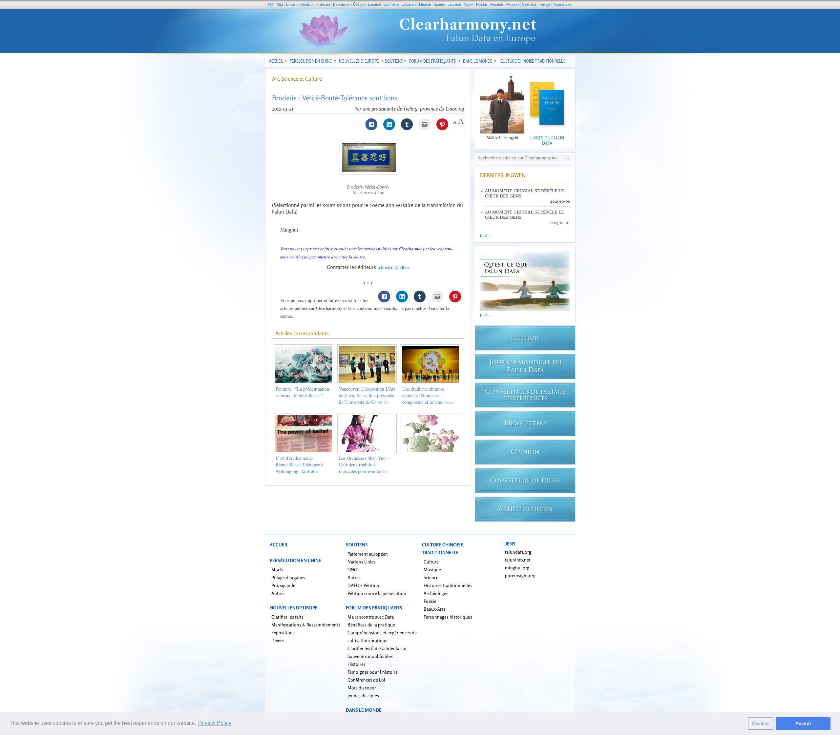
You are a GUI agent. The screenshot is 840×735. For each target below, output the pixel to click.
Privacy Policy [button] (214, 723)
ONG (352, 569)
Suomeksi (391, 4)
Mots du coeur (361, 687)
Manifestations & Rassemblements (305, 624)
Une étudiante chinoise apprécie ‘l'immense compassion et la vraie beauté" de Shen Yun (430, 399)
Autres (277, 593)
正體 (270, 5)
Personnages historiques (448, 617)
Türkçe (544, 4)
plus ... (486, 234)
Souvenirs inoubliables (370, 656)
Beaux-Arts (434, 609)
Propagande (283, 585)
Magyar (425, 4)
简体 (280, 5)
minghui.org (517, 567)
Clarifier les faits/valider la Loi (377, 648)
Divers (277, 640)
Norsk (468, 4)
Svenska (529, 4)
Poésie (430, 601)
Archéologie (436, 593)
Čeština (359, 4)
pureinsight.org (520, 575)
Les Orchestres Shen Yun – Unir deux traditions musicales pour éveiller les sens (364, 468)
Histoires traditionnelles (448, 585)
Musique (432, 569)
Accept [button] (803, 723)
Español (374, 4)
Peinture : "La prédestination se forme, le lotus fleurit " (302, 392)
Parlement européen (367, 554)
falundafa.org (518, 552)
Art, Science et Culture (297, 78)
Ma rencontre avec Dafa (370, 617)
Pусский (512, 4)
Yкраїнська (562, 4)
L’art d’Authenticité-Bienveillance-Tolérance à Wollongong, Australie (299, 464)
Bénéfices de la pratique (371, 624)
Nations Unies (361, 561)
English (292, 4)
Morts (277, 569)
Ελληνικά (409, 4)
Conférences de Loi (366, 680)
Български (341, 4)
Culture (431, 561)
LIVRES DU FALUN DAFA (547, 140)
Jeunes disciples (363, 695)
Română (496, 4)
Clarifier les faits (287, 617)
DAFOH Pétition (363, 585)
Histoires (356, 664)
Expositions (283, 632)
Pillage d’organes (288, 577)
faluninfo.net (518, 559)
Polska (481, 4)
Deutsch (307, 4)
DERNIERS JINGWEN (502, 175)
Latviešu (454, 4)
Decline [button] (760, 723)
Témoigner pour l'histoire (372, 672)
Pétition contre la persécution (376, 593)
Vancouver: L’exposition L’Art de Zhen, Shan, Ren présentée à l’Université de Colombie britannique (367, 399)
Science (431, 577)
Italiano (439, 4)
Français (323, 4)
